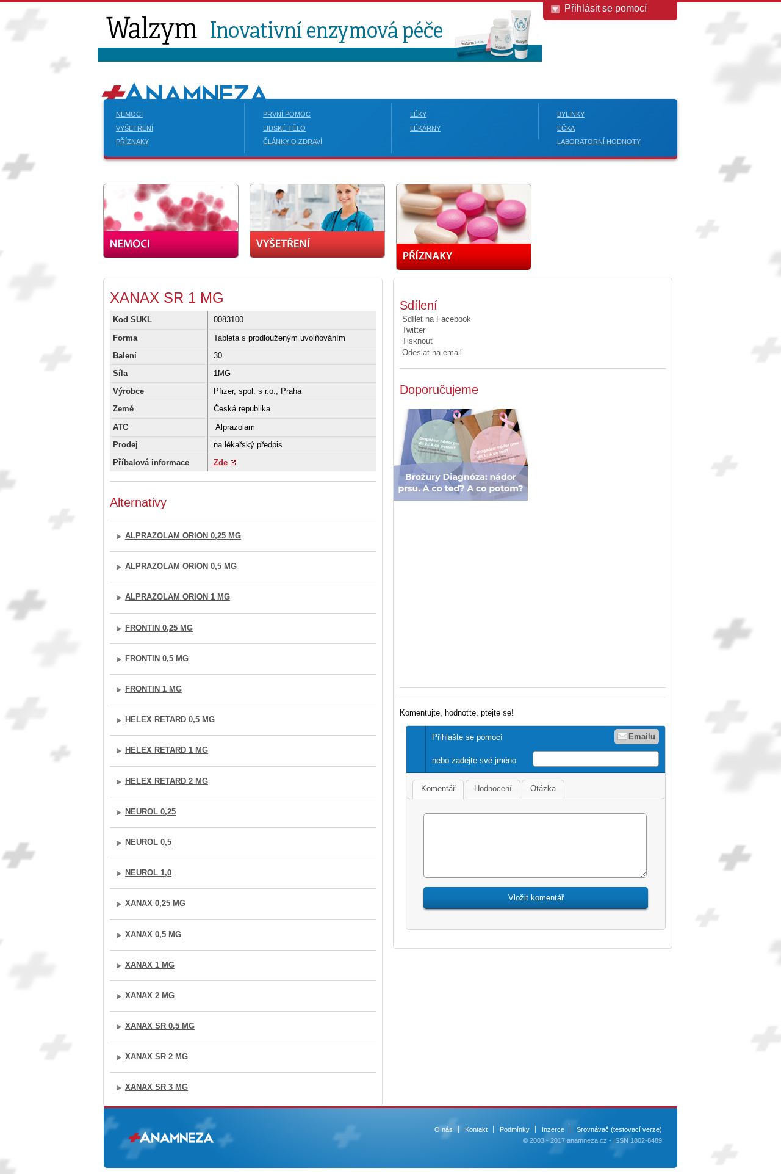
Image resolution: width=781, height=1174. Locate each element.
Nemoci (129, 114)
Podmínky (515, 1129)
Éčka (566, 128)
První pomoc (287, 114)
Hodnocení (493, 788)
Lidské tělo (284, 128)
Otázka (543, 788)
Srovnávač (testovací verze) (619, 1129)
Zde (219, 462)
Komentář (438, 788)
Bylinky (571, 114)
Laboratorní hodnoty (599, 141)
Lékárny (425, 128)
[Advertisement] (502, 589)
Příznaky (132, 141)
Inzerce (553, 1129)
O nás (443, 1129)
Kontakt (476, 1129)
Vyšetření (134, 128)
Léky (418, 114)
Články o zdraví (292, 141)
